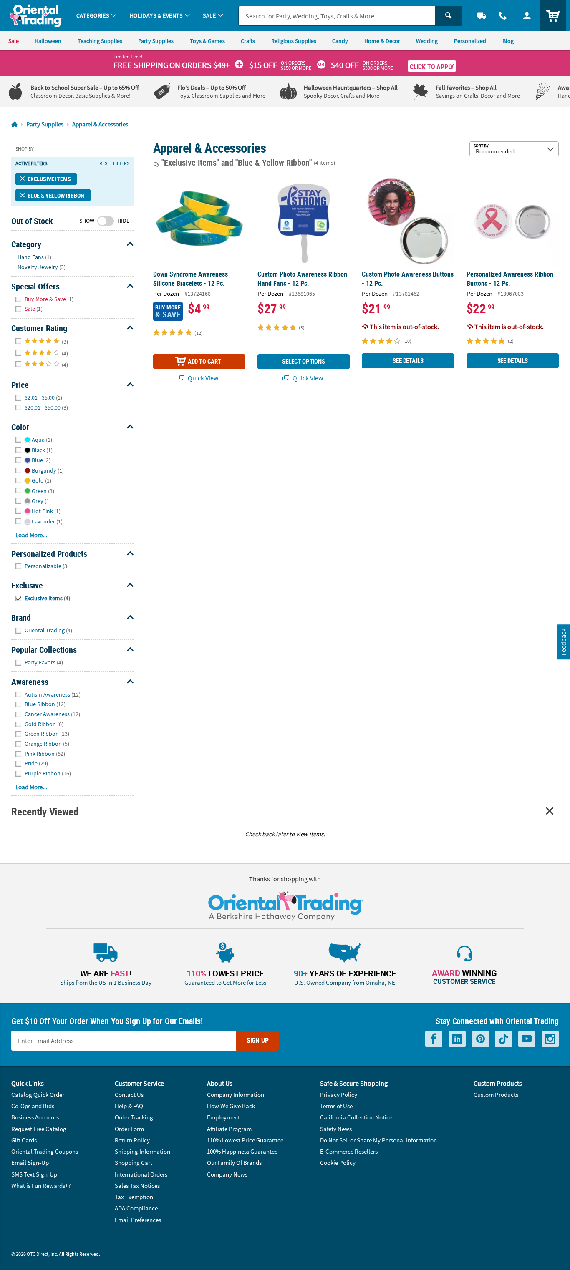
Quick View (202, 378)
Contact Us (129, 1095)
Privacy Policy (338, 1095)
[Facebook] (433, 1039)
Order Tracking (134, 1117)
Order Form (129, 1129)
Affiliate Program (229, 1129)
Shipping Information (142, 1151)
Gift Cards (24, 1140)
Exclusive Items (49, 179)
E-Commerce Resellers (349, 1151)
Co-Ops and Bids (32, 1106)
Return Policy (132, 1140)
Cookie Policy (338, 1163)
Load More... (31, 535)
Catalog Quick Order (37, 1095)
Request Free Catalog (38, 1129)
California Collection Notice (356, 1117)
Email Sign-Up (30, 1163)
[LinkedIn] (457, 1039)
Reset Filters (114, 163)
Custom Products (496, 1095)
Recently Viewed (44, 811)
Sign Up (258, 1040)
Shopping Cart (133, 1163)
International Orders (141, 1174)
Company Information (235, 1095)
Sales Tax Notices (137, 1186)
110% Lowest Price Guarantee (245, 1140)
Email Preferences (138, 1220)
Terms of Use (336, 1106)
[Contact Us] (503, 15)
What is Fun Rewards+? (41, 1186)
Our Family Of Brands (234, 1163)
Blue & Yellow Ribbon (56, 195)
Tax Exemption (134, 1197)
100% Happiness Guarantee (242, 1151)
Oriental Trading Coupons (44, 1151)
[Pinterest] (480, 1039)
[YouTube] (526, 1039)
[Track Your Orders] (481, 15)
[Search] (448, 16)
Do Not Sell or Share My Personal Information (378, 1140)
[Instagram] (550, 1039)
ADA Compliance (136, 1208)
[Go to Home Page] (14, 124)
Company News (227, 1174)
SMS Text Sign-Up (34, 1174)
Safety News (336, 1129)
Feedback (563, 641)
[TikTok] (503, 1039)
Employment (223, 1117)
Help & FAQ (129, 1106)
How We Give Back (231, 1106)
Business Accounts (35, 1117)
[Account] (527, 15)
